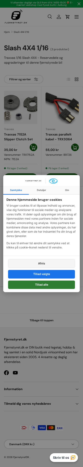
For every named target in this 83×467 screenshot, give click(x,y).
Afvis (41, 263)
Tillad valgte (41, 274)
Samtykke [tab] (16, 190)
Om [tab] (67, 190)
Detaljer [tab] (41, 190)
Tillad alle (41, 284)
